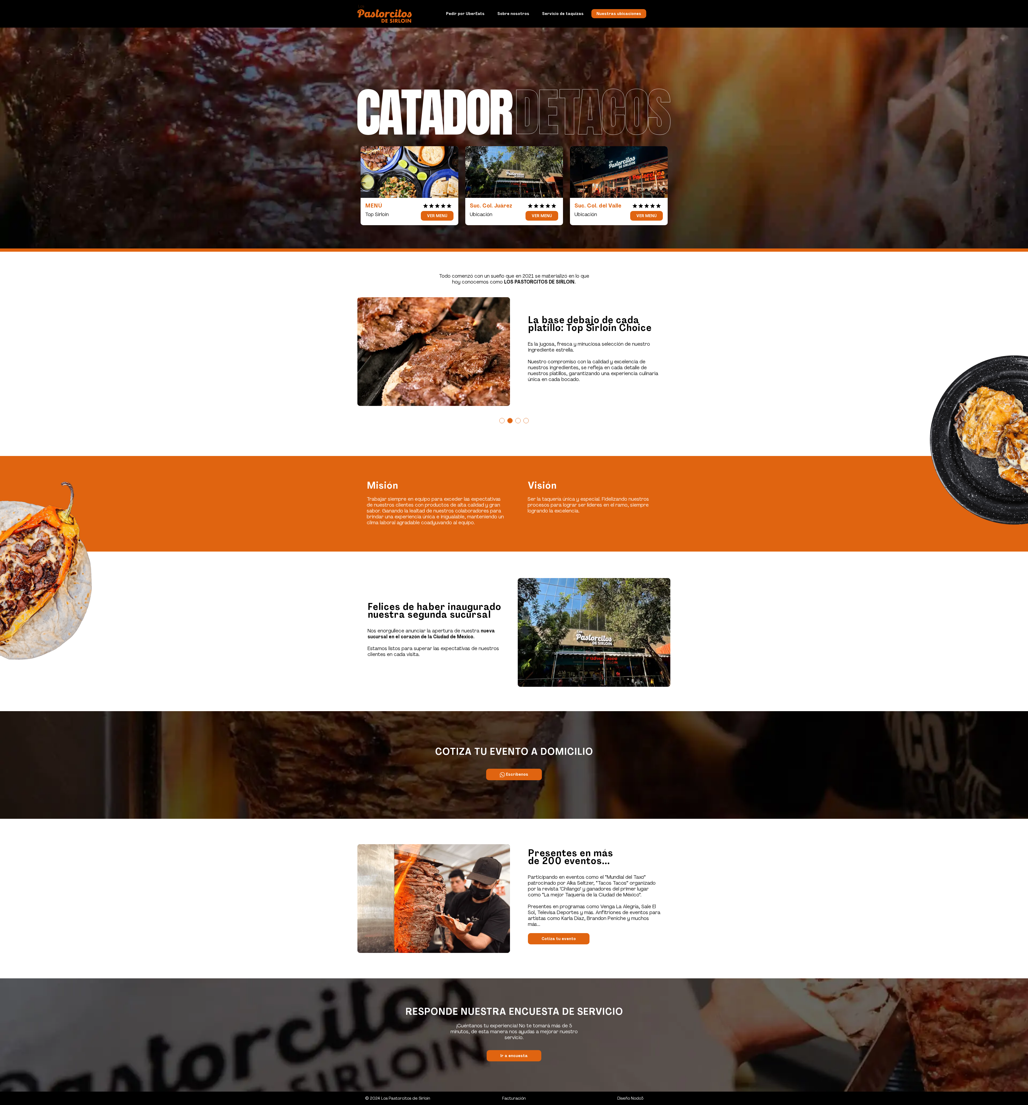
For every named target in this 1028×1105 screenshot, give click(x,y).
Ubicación (481, 214)
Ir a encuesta (514, 1055)
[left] (353, 351)
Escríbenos (516, 774)
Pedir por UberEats (465, 13)
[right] (675, 351)
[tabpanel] (514, 351)
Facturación (514, 1098)
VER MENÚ (437, 215)
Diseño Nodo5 (630, 1098)
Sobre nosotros (513, 13)
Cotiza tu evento (559, 938)
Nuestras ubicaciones (618, 13)
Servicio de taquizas (563, 13)
